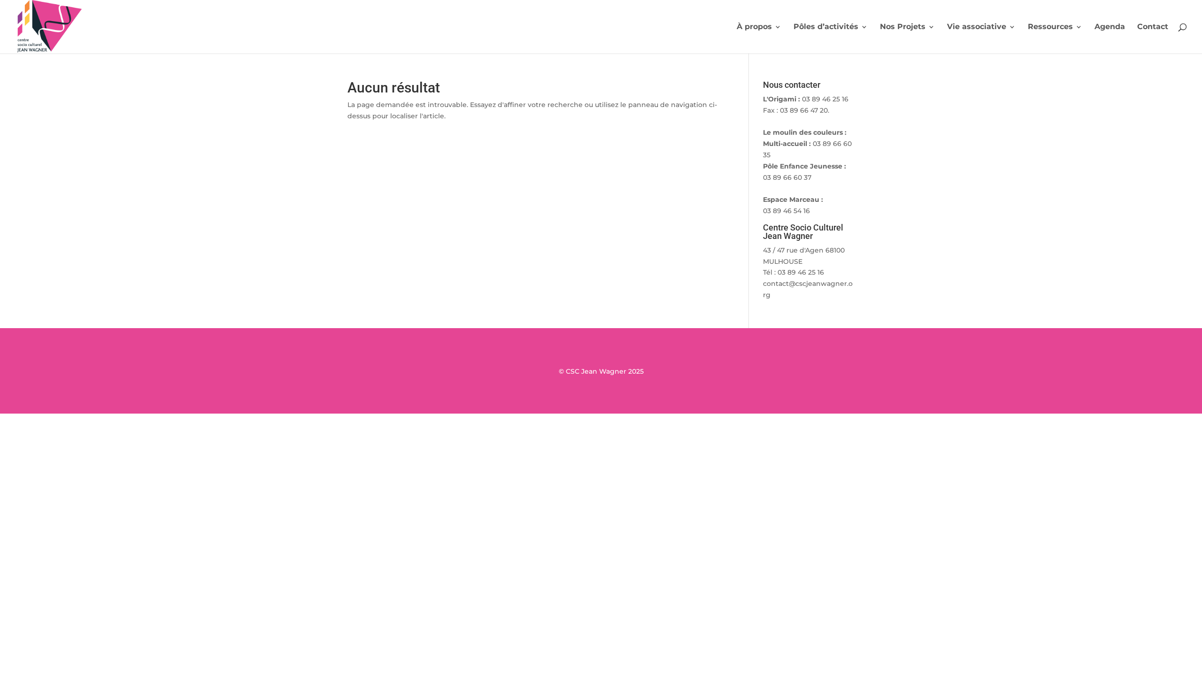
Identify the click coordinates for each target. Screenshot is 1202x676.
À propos (754, 27)
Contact (1152, 27)
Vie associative (976, 27)
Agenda (1109, 27)
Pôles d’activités (826, 27)
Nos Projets (902, 27)
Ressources (1050, 27)
